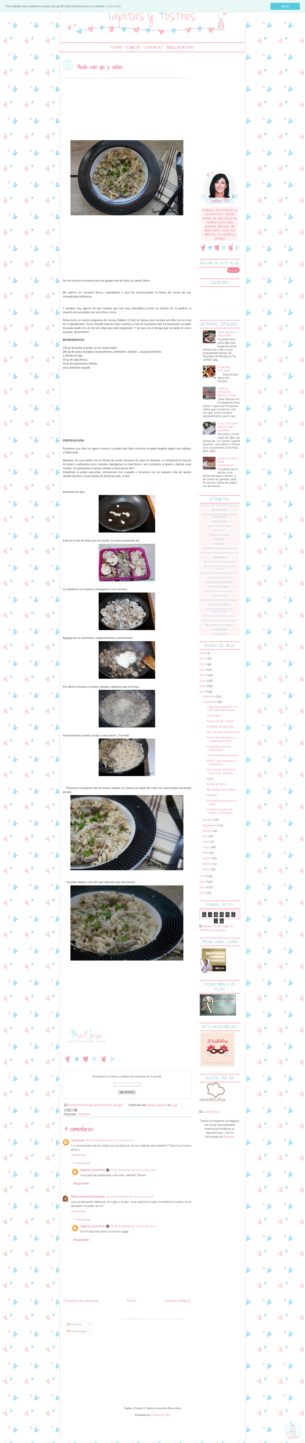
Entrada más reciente (81, 1301)
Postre (219, 539)
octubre (208, 819)
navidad (219, 530)
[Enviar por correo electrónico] (65, 1110)
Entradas (76, 1324)
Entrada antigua (177, 1301)
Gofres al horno (216, 784)
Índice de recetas (180, 47)
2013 (202, 892)
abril (206, 852)
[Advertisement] (127, 110)
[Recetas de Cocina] (212, 1102)
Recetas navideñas (219, 582)
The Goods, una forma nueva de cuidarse (221, 771)
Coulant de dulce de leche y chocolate (219, 811)
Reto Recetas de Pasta (219, 616)
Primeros (219, 557)
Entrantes (219, 510)
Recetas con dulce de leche (219, 567)
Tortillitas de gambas (220, 726)
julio (205, 836)
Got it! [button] (285, 6)
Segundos (83, 1114)
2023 (203, 658)
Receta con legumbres (219, 562)
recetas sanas (219, 586)
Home (116, 47)
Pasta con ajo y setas (220, 721)
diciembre (209, 696)
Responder (78, 1155)
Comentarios (78, 1331)
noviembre (210, 702)
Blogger (229, 1136)
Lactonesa (213, 715)
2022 (203, 664)
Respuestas (83, 1163)
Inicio (131, 1301)
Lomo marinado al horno (222, 755)
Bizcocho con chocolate (219, 505)
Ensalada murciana (223, 368)
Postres (219, 544)
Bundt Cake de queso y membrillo (221, 762)
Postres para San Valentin (219, 553)
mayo (207, 847)
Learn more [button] (114, 6)
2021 (202, 669)
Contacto (153, 47)
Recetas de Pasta (219, 578)
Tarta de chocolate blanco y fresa (226, 392)
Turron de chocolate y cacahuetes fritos (220, 739)
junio (206, 841)
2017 (202, 691)
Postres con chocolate (219, 548)
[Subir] (293, 1430)
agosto (208, 831)
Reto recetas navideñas (219, 620)
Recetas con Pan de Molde (219, 573)
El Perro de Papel (160, 1415)
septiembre (210, 825)
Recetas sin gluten (219, 591)
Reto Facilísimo (219, 604)
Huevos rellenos (219, 526)
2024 (203, 653)
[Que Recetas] (209, 1111)
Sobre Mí (132, 47)
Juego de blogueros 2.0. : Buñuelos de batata (222, 708)
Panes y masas (219, 535)
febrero (208, 863)
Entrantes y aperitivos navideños (219, 515)
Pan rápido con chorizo (221, 789)
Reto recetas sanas (219, 625)
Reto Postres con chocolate (219, 610)
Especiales (219, 521)
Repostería (219, 595)
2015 (202, 881)
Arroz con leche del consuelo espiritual (227, 427)
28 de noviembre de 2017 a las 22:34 (109, 1140)
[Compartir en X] (72, 1110)
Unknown (77, 1140)
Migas (210, 778)
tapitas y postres (92, 1170)
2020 (203, 675)
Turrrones (219, 634)
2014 (202, 887)
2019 (202, 680)
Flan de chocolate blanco (223, 732)
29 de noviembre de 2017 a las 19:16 (129, 1196)
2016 (202, 876)
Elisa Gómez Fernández (88, 1196)
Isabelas (211, 795)
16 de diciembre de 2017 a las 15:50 (133, 1170)
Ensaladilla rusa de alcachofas (218, 748)
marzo (207, 858)
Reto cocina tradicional (219, 600)
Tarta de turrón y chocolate (228, 333)
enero (207, 869)
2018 (202, 686)
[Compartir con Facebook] (75, 1110)
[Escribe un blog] (69, 1110)
